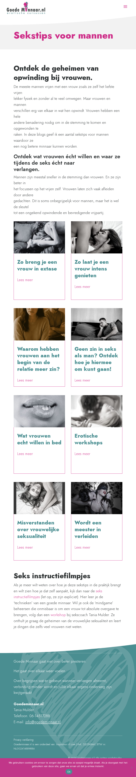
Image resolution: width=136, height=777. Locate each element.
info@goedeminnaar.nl (43, 722)
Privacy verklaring (23, 740)
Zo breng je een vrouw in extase (37, 265)
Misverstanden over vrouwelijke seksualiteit (38, 529)
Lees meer (25, 280)
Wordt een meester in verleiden (88, 529)
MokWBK (25, 275)
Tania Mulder (27, 449)
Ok (68, 771)
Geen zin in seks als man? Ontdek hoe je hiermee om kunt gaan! (96, 359)
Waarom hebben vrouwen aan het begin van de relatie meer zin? (38, 359)
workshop (58, 615)
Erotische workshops (89, 439)
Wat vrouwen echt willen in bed (39, 439)
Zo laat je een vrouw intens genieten (92, 268)
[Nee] (131, 767)
